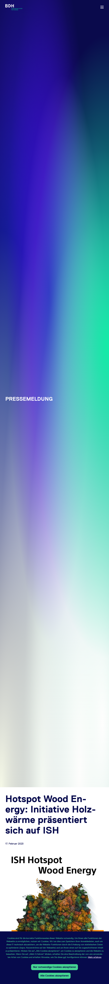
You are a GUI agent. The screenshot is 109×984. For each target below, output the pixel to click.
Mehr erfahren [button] (94, 957)
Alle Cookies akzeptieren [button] (54, 975)
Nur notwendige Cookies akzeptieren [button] (54, 967)
